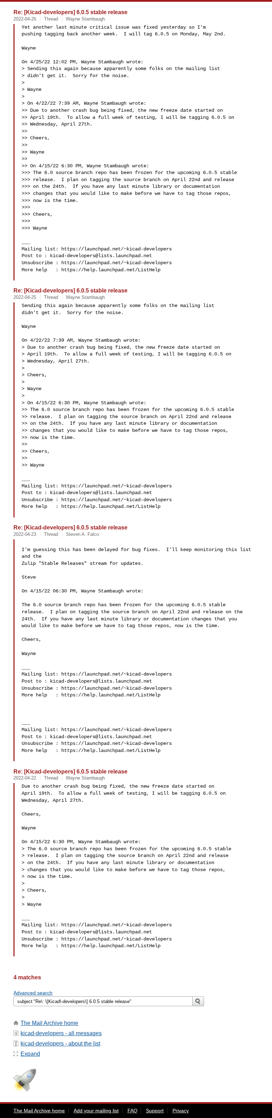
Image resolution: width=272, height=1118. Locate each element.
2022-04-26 (24, 19)
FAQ (132, 1110)
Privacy (180, 1110)
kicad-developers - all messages (61, 1033)
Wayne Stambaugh (85, 19)
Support (155, 1110)
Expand (30, 1054)
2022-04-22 (24, 778)
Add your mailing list (96, 1110)
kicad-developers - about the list (60, 1044)
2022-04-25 (24, 297)
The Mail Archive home (49, 1023)
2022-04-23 (24, 534)
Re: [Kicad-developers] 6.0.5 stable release (70, 12)
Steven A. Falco (82, 534)
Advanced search (32, 993)
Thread (51, 19)
